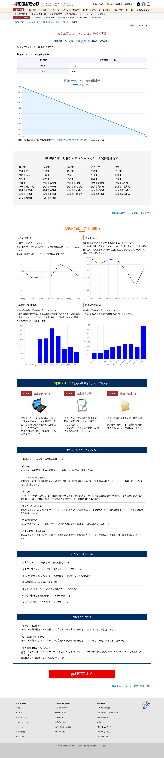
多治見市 (95, 166)
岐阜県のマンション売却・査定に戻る (132, 212)
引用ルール (20, 727)
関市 (117, 166)
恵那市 (118, 170)
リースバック (54, 10)
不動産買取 (31, 10)
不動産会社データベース (123, 10)
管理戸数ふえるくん (104, 727)
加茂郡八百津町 (74, 194)
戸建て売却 (49, 17)
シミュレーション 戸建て (95, 14)
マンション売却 (22, 17)
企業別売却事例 (56, 14)
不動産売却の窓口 (103, 708)
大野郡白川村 (49, 198)
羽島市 (94, 170)
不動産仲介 (96, 17)
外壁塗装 (106, 10)
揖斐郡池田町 (49, 190)
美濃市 (46, 170)
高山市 (70, 166)
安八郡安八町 (97, 186)
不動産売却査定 (21, 14)
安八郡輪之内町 (74, 186)
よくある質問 (114, 4)
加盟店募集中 (128, 4)
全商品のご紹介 (60, 722)
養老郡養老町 (97, 182)
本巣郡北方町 (73, 190)
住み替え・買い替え (66, 17)
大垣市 (46, 166)
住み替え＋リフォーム (91, 10)
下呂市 (118, 178)
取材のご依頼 (60, 732)
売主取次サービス (61, 717)
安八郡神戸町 (49, 186)
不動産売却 (18, 10)
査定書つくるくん (103, 732)
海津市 (22, 182)
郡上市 (94, 178)
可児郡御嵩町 (25, 198)
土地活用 (66, 10)
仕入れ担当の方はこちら (63, 712)
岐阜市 (22, 166)
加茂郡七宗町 (49, 194)
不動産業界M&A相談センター (107, 712)
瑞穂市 (22, 178)
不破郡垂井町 (121, 182)
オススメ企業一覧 (38, 14)
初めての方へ (99, 4)
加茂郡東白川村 (122, 194)
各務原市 (71, 174)
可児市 (94, 174)
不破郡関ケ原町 (26, 186)
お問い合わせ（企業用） (63, 727)
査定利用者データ (74, 14)
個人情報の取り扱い (23, 717)
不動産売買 (83, 17)
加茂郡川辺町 (25, 194)
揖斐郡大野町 (25, 190)
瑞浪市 (70, 170)
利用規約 (19, 712)
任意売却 (42, 10)
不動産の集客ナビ (103, 717)
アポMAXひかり (103, 736)
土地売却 (37, 17)
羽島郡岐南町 (49, 182)
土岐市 (46, 174)
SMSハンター (102, 722)
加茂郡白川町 (97, 194)
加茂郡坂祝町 (97, 190)
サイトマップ (20, 736)
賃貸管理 (76, 10)
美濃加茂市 (24, 174)
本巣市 (70, 178)
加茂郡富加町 (121, 190)
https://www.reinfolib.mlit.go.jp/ (71, 139)
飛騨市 (46, 178)
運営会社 (19, 708)
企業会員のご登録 (61, 708)
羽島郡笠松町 (73, 182)
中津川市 (23, 170)
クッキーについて (22, 722)
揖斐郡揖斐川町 (122, 186)
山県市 (118, 174)
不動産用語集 (20, 732)
